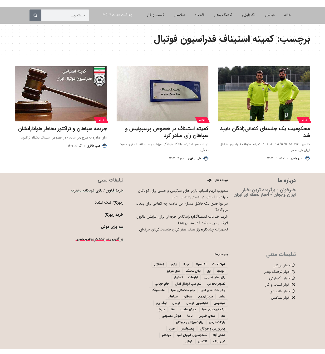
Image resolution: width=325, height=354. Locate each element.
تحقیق (178, 277)
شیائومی (219, 303)
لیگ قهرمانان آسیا (213, 309)
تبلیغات (193, 277)
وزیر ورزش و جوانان (212, 328)
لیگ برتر (161, 303)
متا (173, 309)
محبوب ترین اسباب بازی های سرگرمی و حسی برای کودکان (183, 191)
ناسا (190, 315)
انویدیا (221, 270)
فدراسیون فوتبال (197, 303)
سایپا (222, 296)
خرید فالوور (114, 190)
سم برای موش (112, 227)
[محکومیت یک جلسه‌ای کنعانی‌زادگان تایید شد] (264, 93)
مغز (223, 315)
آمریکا (186, 264)
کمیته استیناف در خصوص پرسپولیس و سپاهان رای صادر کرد (166, 131)
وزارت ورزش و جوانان (189, 322)
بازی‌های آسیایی (214, 277)
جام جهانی (162, 283)
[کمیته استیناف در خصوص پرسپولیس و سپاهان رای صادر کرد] (163, 93)
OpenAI (201, 264)
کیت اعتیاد (103, 203)
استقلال (159, 264)
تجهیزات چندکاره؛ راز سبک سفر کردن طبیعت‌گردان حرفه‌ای (183, 229)
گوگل (188, 341)
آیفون (173, 264)
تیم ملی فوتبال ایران (188, 283)
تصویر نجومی (216, 283)
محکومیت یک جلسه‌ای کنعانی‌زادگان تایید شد (265, 131)
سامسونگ (158, 290)
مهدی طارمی (206, 315)
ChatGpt (218, 264)
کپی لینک (219, 341)
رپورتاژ (118, 203)
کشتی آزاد (219, 335)
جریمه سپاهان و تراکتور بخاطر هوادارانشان (62, 128)
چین (172, 328)
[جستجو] (35, 15)
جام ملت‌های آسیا (183, 290)
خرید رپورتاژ (114, 215)
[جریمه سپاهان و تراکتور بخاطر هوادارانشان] (61, 93)
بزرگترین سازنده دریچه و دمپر (99, 239)
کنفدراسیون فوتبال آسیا (192, 335)
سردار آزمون (205, 296)
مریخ (161, 309)
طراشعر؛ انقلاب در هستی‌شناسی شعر (200, 197)
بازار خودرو (173, 270)
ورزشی (304, 120)
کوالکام (166, 335)
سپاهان (173, 296)
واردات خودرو (217, 322)
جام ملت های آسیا (213, 290)
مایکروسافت (188, 309)
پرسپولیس (187, 328)
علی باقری (296, 158)
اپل (209, 270)
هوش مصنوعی (172, 315)
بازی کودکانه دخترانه (86, 190)
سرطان (187, 296)
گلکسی (202, 341)
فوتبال (176, 303)
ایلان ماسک (193, 270)
